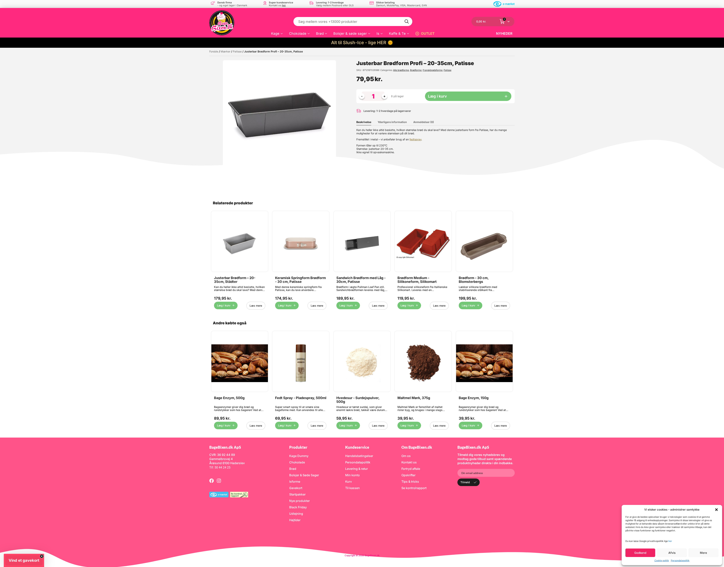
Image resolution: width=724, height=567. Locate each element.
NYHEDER (504, 33)
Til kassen (352, 488)
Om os (406, 456)
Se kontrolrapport (413, 488)
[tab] (366, 122)
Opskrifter (408, 475)
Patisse (237, 51)
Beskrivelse (363, 122)
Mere (703, 553)
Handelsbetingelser (359, 456)
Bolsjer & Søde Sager (304, 475)
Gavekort (295, 488)
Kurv (348, 481)
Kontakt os (409, 462)
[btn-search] (407, 21)
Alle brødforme (401, 70)
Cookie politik (661, 560)
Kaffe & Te (397, 33)
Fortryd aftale (410, 469)
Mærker (225, 51)
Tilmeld (465, 482)
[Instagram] (219, 481)
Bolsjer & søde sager (350, 33)
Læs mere (256, 305)
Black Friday (298, 507)
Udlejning (296, 513)
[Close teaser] (42, 556)
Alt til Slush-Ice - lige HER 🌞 (362, 42)
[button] (716, 510)
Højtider (295, 520)
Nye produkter (299, 501)
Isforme (294, 481)
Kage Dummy (298, 456)
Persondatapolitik (680, 560)
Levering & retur (356, 469)
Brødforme (416, 70)
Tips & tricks (410, 481)
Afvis (672, 553)
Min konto (352, 475)
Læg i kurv (437, 96)
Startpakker (297, 494)
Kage (275, 33)
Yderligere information (392, 122)
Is (378, 33)
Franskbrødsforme (433, 70)
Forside (213, 51)
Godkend (640, 553)
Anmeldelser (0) (423, 122)
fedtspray (415, 139)
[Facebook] (211, 481)
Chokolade (297, 33)
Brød (320, 33)
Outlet (428, 33)
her (670, 541)
